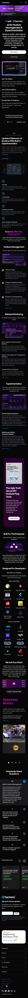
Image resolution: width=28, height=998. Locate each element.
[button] (21, 2)
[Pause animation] (21, 71)
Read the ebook (14, 518)
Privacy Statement (6, 983)
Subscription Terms (6, 979)
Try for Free (14, 57)
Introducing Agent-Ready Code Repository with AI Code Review (10, 872)
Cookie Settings (5, 988)
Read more (6, 720)
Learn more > (12, 308)
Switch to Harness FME (14, 691)
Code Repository (6, 876)
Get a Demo (14, 52)
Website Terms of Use (7, 981)
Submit (16, 913)
